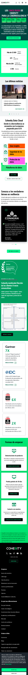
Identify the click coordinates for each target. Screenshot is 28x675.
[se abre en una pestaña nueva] (7, 554)
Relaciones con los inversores (9, 583)
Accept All (14, 670)
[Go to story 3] (15, 244)
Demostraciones (5, 625)
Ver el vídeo (13, 174)
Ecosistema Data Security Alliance (10, 612)
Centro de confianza (6, 622)
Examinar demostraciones (13, 466)
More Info (14, 673)
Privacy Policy (8, 664)
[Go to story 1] (12, 244)
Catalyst (3, 629)
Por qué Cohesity (5, 605)
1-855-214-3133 (14, 557)
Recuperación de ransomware (9, 647)
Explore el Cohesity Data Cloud (13, 178)
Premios (3, 590)
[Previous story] (9, 244)
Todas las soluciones (6, 651)
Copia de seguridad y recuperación (10, 644)
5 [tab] (18, 114)
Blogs (2, 641)
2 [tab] (12, 114)
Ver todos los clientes (14, 251)
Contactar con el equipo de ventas (13, 519)
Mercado (3, 619)
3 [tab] (14, 114)
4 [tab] (16, 114)
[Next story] (18, 244)
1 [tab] (9, 114)
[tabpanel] (14, 22)
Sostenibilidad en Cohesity (8, 597)
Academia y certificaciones (8, 615)
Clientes (3, 593)
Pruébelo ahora (13, 493)
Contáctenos (13, 561)
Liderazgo (3, 576)
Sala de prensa (5, 580)
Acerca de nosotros (6, 573)
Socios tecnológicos (6, 609)
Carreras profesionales (7, 586)
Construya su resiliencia (13, 38)
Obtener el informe (7, 334)
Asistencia (4, 637)
